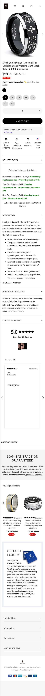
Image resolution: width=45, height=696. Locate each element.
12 (26, 97)
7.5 (33, 97)
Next (43, 396)
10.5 (12, 103)
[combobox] (18, 6)
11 (19, 97)
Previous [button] (2, 34)
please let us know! (34, 475)
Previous (2, 396)
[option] (22, 34)
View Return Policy (16, 311)
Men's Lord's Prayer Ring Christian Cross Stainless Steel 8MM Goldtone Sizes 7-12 (12, 524)
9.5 (5, 103)
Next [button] (42, 34)
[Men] (19, 346)
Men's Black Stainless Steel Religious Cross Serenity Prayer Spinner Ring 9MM (33, 524)
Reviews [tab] (8, 360)
